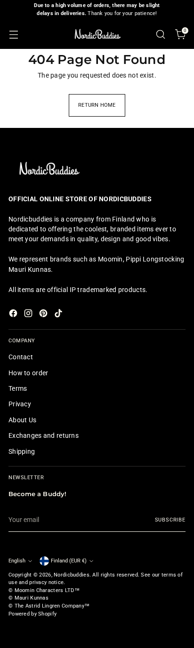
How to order (28, 373)
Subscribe (170, 520)
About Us (22, 420)
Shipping (21, 451)
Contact (20, 357)
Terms (17, 388)
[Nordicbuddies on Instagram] (29, 314)
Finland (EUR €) (69, 561)
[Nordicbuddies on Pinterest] (44, 314)
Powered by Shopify (32, 614)
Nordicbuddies (71, 575)
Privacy (19, 404)
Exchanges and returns (43, 435)
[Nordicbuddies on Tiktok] (59, 314)
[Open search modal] (160, 34)
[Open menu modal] (13, 34)
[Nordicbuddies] (97, 34)
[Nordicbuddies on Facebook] (14, 314)
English (16, 561)
